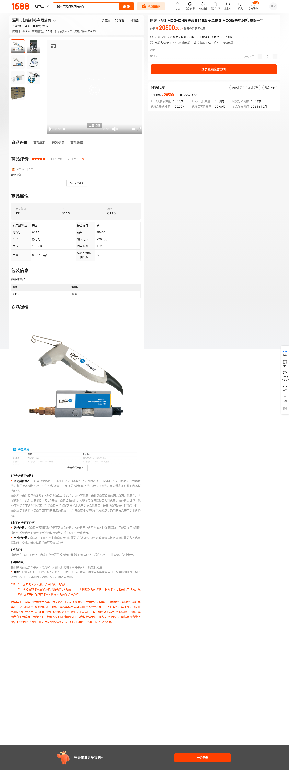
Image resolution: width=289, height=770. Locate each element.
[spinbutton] (267, 56)
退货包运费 (162, 42)
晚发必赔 (199, 42)
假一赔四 (213, 42)
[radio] (33, 158)
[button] (94, 90)
